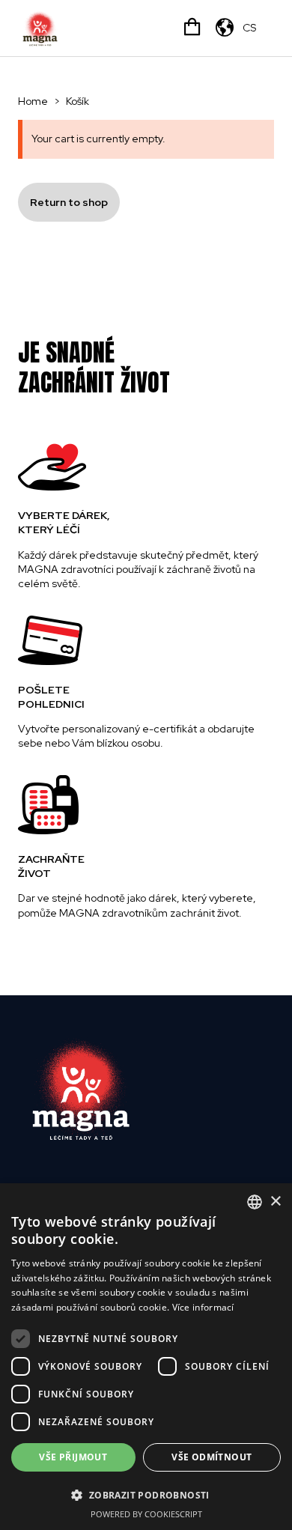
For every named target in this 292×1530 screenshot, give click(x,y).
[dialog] (146, 1356)
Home (33, 101)
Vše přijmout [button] (73, 1457)
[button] (146, 1494)
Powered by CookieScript (146, 1514)
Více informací (203, 1307)
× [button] (275, 1201)
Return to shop (69, 202)
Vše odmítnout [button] (211, 1457)
